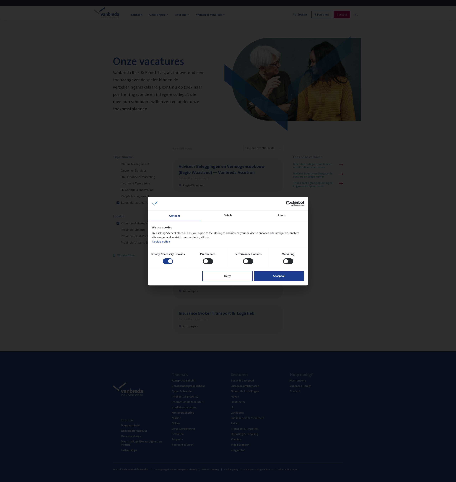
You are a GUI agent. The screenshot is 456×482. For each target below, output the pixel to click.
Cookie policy (161, 241)
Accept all (279, 275)
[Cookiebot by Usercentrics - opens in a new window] (288, 203)
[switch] (208, 261)
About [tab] (281, 215)
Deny (227, 275)
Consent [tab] (174, 215)
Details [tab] (228, 215)
